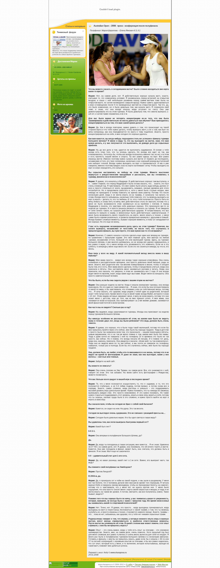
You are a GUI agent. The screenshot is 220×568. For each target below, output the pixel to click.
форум (69, 45)
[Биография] (116, 559)
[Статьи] (148, 559)
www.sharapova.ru (118, 552)
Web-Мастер (163, 564)
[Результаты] (138, 559)
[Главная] (105, 559)
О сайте (129, 564)
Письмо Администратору (145, 564)
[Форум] (167, 559)
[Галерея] (127, 559)
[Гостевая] (158, 559)
